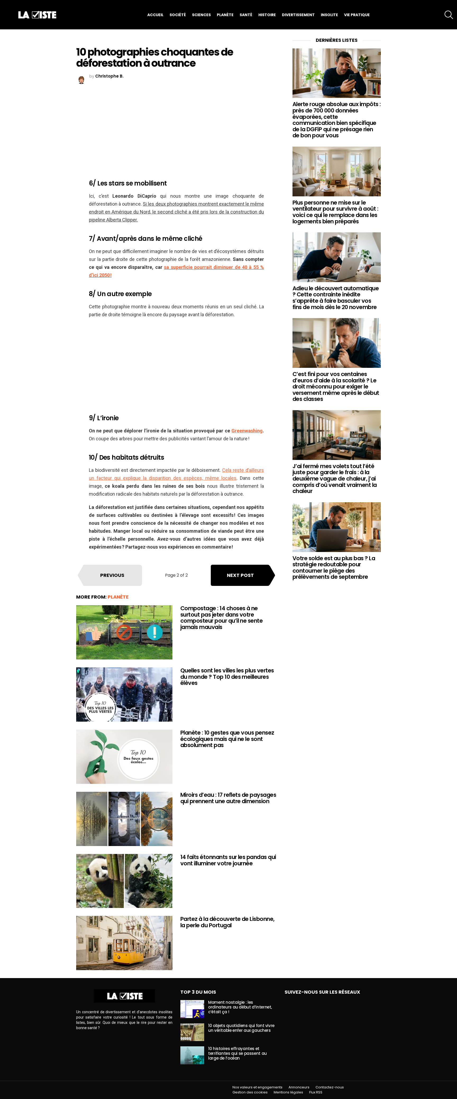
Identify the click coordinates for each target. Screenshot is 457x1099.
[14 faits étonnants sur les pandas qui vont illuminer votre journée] (124, 881)
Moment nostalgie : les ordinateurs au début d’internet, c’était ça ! (240, 1007)
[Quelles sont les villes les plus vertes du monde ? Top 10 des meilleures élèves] (124, 694)
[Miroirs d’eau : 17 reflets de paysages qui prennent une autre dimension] (124, 819)
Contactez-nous (330, 1087)
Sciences (201, 14)
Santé (246, 14)
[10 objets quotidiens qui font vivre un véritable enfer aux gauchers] (192, 1032)
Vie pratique (357, 14)
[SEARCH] (449, 14)
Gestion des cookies (250, 1092)
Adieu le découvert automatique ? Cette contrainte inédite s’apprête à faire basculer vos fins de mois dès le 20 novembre (336, 297)
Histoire (267, 14)
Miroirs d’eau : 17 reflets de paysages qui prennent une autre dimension (228, 798)
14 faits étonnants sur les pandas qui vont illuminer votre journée (228, 860)
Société (178, 14)
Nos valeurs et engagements (257, 1087)
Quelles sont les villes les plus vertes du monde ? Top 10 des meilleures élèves (227, 677)
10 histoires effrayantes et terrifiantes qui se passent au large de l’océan (237, 1053)
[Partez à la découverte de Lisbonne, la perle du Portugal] (124, 943)
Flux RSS (315, 1092)
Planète (225, 14)
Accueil (155, 14)
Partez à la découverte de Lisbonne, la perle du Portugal (227, 922)
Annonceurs (299, 1087)
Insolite (329, 14)
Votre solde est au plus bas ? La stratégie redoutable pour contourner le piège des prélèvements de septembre (334, 567)
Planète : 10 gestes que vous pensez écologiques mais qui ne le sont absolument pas (227, 739)
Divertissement (298, 14)
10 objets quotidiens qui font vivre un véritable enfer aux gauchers (241, 1028)
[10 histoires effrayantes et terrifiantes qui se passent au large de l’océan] (192, 1055)
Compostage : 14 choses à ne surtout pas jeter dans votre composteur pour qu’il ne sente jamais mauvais (221, 617)
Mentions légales (288, 1092)
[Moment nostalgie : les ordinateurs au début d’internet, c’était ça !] (192, 1009)
